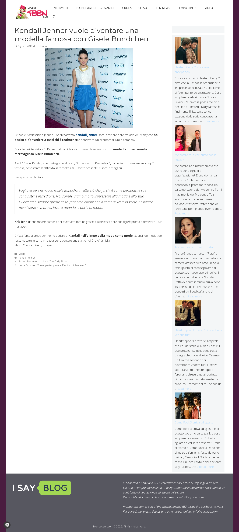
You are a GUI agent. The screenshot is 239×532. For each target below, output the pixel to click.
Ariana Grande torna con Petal (194, 247)
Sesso (143, 8)
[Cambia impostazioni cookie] (6, 524)
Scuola (126, 8)
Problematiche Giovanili (95, 8)
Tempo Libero (187, 8)
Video (209, 8)
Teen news (162, 8)
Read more (212, 121)
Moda (22, 253)
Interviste (61, 8)
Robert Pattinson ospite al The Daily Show (43, 261)
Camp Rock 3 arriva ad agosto (194, 422)
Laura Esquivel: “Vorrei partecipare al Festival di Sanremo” (52, 265)
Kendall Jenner (86, 135)
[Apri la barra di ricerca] (54, 16)
